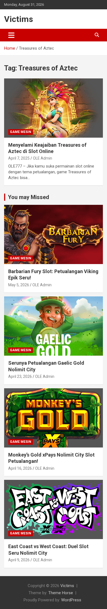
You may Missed (28, 197)
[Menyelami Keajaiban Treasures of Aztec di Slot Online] (53, 108)
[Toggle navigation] (11, 35)
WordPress (71, 599)
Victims (18, 19)
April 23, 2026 (20, 376)
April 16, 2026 (20, 468)
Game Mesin (20, 132)
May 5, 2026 (18, 285)
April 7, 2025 (19, 158)
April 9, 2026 (19, 560)
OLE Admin (42, 158)
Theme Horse (60, 592)
